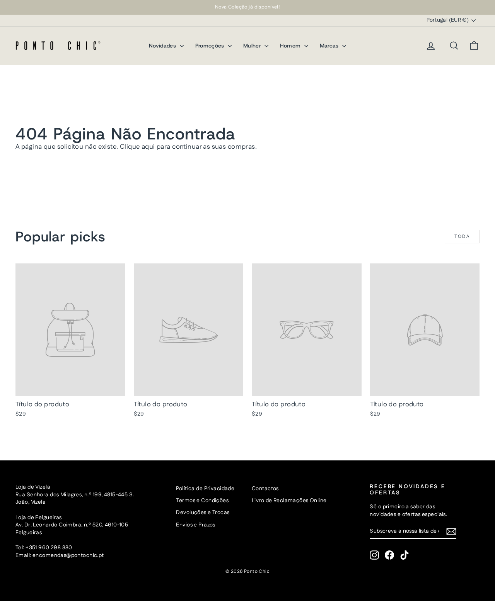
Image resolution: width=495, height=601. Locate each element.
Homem (291, 45)
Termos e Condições (202, 500)
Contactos (265, 488)
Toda (462, 236)
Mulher (253, 45)
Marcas (330, 45)
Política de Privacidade (205, 488)
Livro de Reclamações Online (289, 500)
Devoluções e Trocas (202, 512)
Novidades (163, 45)
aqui (148, 146)
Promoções (210, 45)
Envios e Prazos (195, 525)
